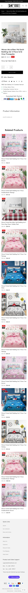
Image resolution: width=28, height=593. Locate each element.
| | (12, 588)
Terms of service (10, 590)
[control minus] (3, 67)
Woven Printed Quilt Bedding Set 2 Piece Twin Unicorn (13, 160)
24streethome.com (8, 588)
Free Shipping (6, 551)
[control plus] (11, 67)
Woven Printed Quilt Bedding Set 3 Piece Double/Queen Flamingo (12, 191)
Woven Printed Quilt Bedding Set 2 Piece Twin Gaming (13, 319)
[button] (1, 5)
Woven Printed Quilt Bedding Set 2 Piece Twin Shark (13, 287)
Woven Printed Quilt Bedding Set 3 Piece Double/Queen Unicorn (12, 509)
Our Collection (6, 529)
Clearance (5, 544)
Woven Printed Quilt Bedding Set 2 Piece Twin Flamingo (13, 255)
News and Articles (7, 532)
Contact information (18, 590)
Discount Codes (6, 547)
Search (4, 525)
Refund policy (16, 588)
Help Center (5, 554)
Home (2, 11)
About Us (5, 541)
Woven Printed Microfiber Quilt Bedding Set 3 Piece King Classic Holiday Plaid (13, 223)
